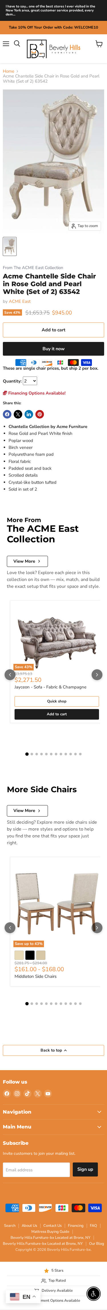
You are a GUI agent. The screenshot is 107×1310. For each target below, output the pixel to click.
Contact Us (52, 1225)
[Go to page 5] (46, 754)
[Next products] (97, 674)
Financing (76, 1225)
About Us (29, 1225)
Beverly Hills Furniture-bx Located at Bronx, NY (50, 1237)
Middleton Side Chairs (35, 976)
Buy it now (54, 349)
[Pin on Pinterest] (39, 414)
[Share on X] (18, 414)
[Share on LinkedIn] (29, 414)
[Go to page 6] (51, 754)
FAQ (93, 1225)
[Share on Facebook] (7, 414)
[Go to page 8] (61, 754)
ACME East (20, 301)
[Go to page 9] (65, 754)
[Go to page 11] (75, 754)
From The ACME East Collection (33, 267)
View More (24, 561)
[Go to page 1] (27, 754)
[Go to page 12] (80, 754)
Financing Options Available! (36, 393)
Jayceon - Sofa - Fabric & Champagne (50, 687)
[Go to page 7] (56, 754)
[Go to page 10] (70, 754)
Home (8, 71)
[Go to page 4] (41, 754)
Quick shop (56, 701)
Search (9, 1225)
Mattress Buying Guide (50, 1231)
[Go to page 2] (32, 754)
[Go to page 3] (36, 754)
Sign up (85, 1169)
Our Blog (96, 1243)
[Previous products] (10, 674)
